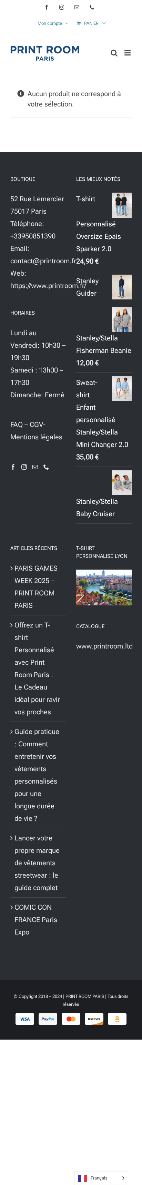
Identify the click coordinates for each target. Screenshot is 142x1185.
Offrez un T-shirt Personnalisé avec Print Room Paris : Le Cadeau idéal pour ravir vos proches (37, 668)
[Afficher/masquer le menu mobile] (128, 53)
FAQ (16, 424)
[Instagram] (24, 467)
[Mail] (35, 467)
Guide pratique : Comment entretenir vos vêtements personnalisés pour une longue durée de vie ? (36, 775)
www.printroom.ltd (104, 646)
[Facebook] (13, 467)
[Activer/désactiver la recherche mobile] (114, 53)
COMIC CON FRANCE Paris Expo (35, 919)
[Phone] (46, 467)
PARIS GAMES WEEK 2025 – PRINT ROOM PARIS (36, 587)
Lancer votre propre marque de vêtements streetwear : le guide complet (37, 863)
